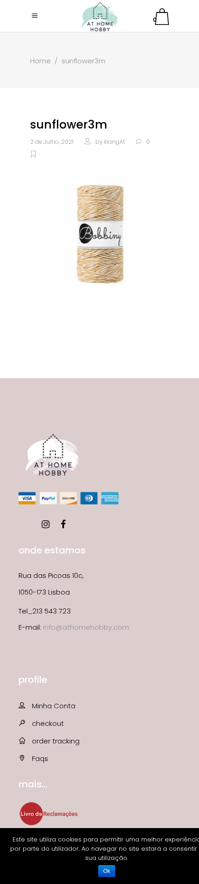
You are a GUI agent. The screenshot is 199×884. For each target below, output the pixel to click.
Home (40, 61)
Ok (106, 871)
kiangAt (114, 142)
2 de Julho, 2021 (52, 142)
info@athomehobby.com (86, 627)
